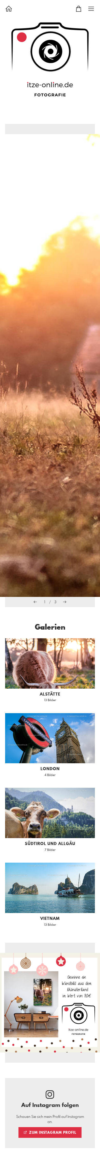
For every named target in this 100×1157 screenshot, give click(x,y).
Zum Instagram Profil (52, 1133)
